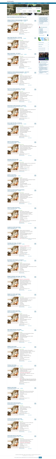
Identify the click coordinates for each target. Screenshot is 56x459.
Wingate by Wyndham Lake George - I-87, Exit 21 (16, 276)
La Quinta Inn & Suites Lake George (13, 227)
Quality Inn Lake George (11, 387)
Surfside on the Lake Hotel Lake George (14, 418)
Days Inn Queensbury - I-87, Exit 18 (13, 53)
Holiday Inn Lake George (11, 346)
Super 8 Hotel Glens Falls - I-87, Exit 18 (14, 37)
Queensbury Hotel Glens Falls (12, 159)
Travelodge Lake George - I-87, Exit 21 (14, 243)
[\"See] (47, 35)
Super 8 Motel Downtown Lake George (14, 329)
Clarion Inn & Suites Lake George (13, 207)
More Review (30, 239)
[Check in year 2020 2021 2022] (18, 12)
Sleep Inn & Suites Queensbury (13, 141)
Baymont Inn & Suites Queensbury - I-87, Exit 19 (16, 88)
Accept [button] (40, 457)
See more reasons (41, 35)
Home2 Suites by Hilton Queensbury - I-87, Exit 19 (16, 105)
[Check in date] (19, 11)
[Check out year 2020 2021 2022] (24, 12)
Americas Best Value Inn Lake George (14, 435)
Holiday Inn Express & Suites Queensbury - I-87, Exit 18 (17, 20)
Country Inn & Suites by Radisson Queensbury (15, 189)
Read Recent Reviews (21, 49)
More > (26, 168)
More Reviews (30, 49)
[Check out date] (25, 11)
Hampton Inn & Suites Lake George (13, 294)
